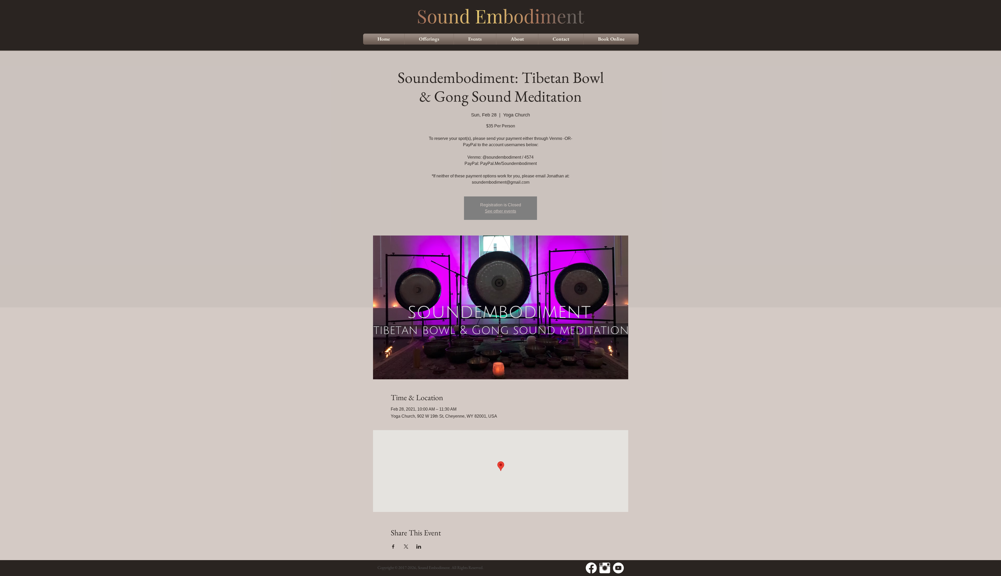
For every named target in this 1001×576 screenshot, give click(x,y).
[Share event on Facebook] (393, 546)
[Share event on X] (406, 546)
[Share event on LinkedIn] (418, 546)
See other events (500, 211)
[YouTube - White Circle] (618, 567)
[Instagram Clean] (604, 567)
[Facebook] (591, 567)
